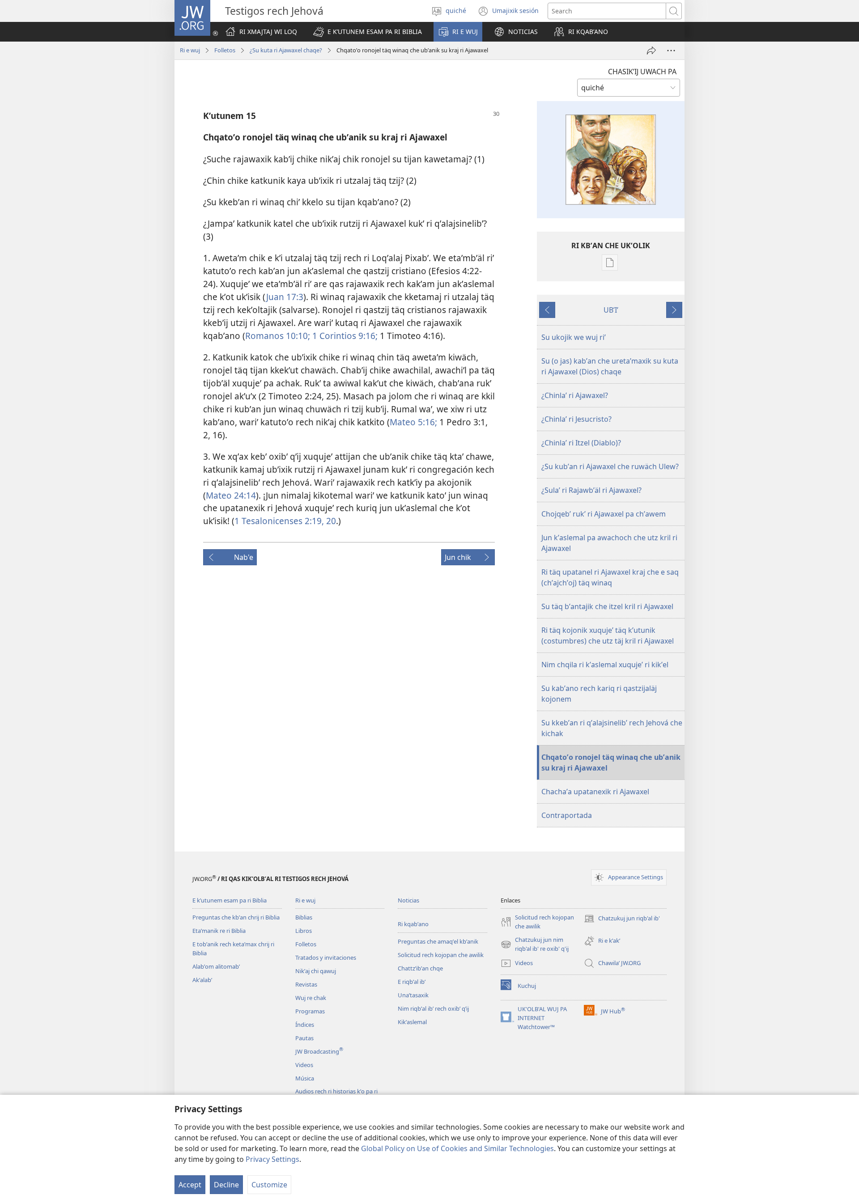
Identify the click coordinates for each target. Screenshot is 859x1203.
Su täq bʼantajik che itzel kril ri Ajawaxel (607, 606)
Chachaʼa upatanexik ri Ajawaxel (595, 791)
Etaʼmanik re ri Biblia (219, 931)
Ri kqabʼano (413, 924)
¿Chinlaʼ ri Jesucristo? (576, 419)
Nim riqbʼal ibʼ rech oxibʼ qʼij (433, 1008)
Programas (310, 1011)
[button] (367, 32)
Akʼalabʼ (202, 980)
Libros (303, 931)
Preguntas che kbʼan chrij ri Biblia (236, 917)
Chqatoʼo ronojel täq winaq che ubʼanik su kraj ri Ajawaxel (610, 762)
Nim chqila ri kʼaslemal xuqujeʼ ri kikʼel (604, 664)
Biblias (303, 917)
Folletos (224, 50)
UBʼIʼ (611, 310)
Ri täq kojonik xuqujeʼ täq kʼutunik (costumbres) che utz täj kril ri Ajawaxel (607, 635)
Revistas (306, 984)
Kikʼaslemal (412, 1022)
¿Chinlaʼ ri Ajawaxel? (574, 395)
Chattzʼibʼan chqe (420, 968)
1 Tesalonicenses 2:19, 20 (285, 521)
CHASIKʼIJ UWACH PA (642, 71)
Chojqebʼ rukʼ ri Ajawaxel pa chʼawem (603, 514)
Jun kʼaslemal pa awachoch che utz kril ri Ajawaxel (609, 543)
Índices (304, 1025)
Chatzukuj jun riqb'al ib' (622, 919)
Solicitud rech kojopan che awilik (441, 955)
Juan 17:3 (284, 297)
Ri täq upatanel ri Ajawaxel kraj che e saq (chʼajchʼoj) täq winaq (610, 577)
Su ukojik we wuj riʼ (573, 337)
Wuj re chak (310, 998)
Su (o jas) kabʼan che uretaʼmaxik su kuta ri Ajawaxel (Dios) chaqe (609, 366)
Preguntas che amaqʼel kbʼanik (438, 941)
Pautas (304, 1038)
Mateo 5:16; (413, 422)
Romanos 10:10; (277, 336)
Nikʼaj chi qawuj (315, 971)
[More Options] (671, 50)
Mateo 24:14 (231, 495)
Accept (190, 1185)
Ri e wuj (190, 50)
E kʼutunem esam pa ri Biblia (229, 900)
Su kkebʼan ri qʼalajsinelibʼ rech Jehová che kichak (611, 728)
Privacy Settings (272, 1159)
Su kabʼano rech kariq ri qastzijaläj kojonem (599, 693)
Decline (226, 1185)
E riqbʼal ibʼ (411, 982)
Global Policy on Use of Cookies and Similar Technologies (457, 1148)
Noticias (408, 900)
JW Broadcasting (319, 1051)
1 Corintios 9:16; (344, 336)
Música (304, 1078)
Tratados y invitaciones (325, 957)
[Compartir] (651, 50)
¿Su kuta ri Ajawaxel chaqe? (286, 50)
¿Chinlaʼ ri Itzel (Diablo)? (581, 443)
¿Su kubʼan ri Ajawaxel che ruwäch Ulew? (610, 466)
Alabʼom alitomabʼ (216, 966)
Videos (304, 1065)
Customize (269, 1185)
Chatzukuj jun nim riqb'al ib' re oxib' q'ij (535, 944)
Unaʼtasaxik (413, 995)
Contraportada (566, 815)
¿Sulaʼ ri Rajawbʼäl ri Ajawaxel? (591, 490)
